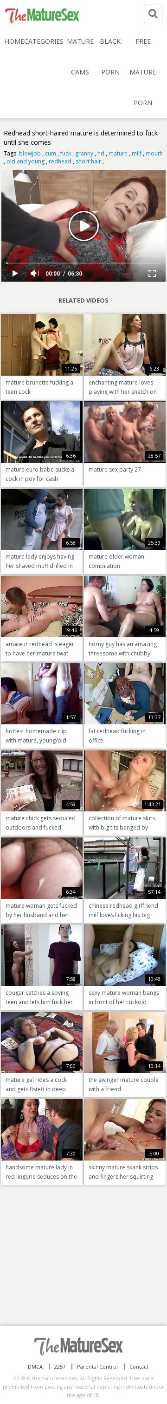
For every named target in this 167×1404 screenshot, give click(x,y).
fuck (65, 153)
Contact (138, 1367)
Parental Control (97, 1367)
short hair (88, 161)
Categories (44, 41)
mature (118, 153)
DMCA (35, 1367)
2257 (59, 1367)
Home (14, 41)
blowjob (30, 153)
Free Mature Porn (142, 72)
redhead (60, 161)
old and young (25, 161)
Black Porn (110, 56)
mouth (154, 153)
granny (84, 153)
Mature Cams (80, 56)
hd (100, 153)
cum (50, 153)
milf (136, 153)
